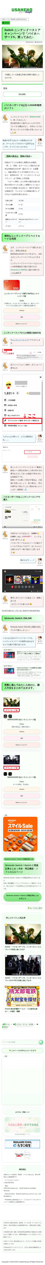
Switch (7, 23)
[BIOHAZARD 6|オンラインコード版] (11, 761)
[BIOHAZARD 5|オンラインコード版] (11, 704)
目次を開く (22, 94)
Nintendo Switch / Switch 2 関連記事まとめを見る (22, 897)
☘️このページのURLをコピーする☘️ (22, 1050)
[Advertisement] (22, 1080)
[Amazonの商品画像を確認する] (7, 716)
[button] (41, 1042)
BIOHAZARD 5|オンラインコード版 (22, 720)
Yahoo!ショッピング (21, 323)
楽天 (22, 317)
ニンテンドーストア (20, 340)
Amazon (21, 310)
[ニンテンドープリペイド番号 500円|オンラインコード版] (11, 285)
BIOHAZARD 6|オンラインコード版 (22, 777)
